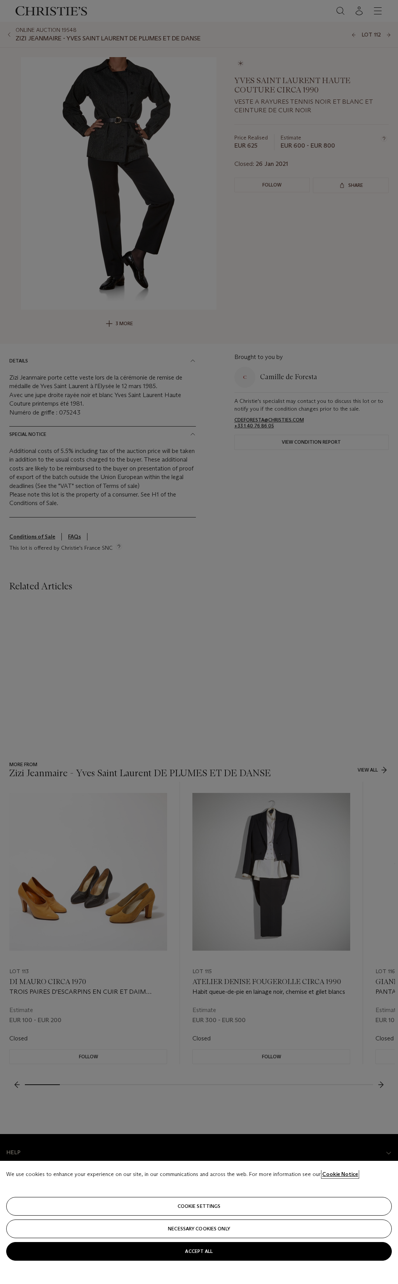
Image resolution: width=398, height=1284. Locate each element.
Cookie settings (199, 1206)
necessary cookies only (199, 1229)
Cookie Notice (340, 1174)
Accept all (199, 1251)
